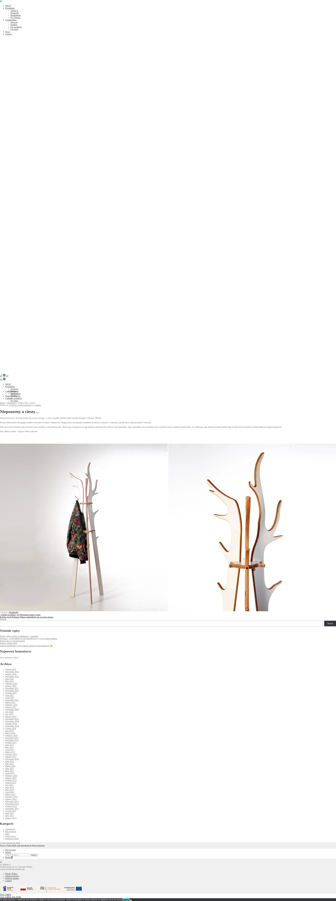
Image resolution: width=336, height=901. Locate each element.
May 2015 (9, 771)
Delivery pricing (12, 878)
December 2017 (12, 738)
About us (14, 10)
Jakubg (38, 405)
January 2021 (10, 707)
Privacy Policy (6, 845)
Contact (8, 34)
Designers (14, 13)
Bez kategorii (10, 831)
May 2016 (9, 764)
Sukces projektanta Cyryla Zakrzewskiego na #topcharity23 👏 (26, 646)
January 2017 (10, 757)
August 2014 (10, 783)
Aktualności (12, 403)
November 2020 (12, 709)
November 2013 (12, 804)
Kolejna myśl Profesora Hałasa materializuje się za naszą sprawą (26, 617)
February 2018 (11, 735)
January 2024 (10, 674)
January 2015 (10, 778)
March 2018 (10, 733)
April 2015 (9, 773)
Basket (8, 857)
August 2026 (10, 669)
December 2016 (12, 759)
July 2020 (9, 712)
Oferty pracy (10, 836)
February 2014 (11, 797)
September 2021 (12, 700)
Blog (7, 834)
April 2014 (9, 792)
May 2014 (9, 790)
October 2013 (11, 806)
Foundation (10, 8)
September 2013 (12, 809)
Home (2, 403)
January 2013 (10, 818)
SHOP (8, 6)
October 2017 (11, 742)
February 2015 (11, 775)
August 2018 (10, 728)
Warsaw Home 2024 (8, 643)
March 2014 (10, 794)
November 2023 (12, 676)
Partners (13, 25)
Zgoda (126, 900)
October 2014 (11, 780)
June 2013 (9, 813)
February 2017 (11, 754)
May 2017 (9, 747)
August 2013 (10, 811)
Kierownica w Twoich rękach (12, 641)
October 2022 (11, 693)
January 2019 (10, 716)
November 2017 (12, 740)
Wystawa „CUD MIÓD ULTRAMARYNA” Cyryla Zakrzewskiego (28, 638)
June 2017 (9, 745)
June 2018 (9, 731)
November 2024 (12, 672)
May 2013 (9, 816)
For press (14, 29)
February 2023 (11, 683)
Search (3, 619)
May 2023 (9, 681)
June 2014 (9, 787)
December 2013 (12, 801)
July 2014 (9, 785)
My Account (10, 850)
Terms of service (12, 876)
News (7, 32)
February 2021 (11, 705)
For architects (16, 27)
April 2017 (9, 750)
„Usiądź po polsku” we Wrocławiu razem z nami (20, 615)
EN (9, 895)
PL (20, 897)
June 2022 (9, 695)
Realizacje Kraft (12, 839)
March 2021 (10, 702)
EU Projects (15, 18)
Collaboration (11, 20)
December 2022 (12, 688)
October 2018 (11, 724)
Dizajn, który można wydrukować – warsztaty (19, 636)
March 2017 (10, 752)
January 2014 (10, 799)
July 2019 (9, 714)
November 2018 (12, 721)
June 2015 (9, 768)
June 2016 (9, 761)
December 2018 (12, 719)
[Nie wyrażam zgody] (131, 900)
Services (13, 22)
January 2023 (10, 686)
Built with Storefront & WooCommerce (28, 845)
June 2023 (9, 679)
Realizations (15, 15)
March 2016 (10, 766)
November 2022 (12, 691)
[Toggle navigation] (168, 372)
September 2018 (12, 726)
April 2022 (9, 698)
